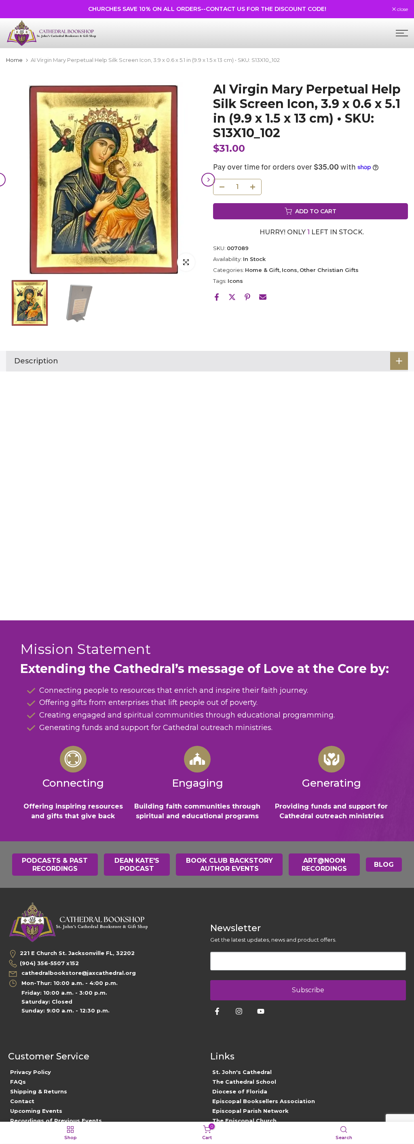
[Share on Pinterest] (247, 297)
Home (14, 60)
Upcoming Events (36, 1111)
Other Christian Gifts (329, 270)
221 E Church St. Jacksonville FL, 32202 (77, 953)
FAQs (18, 1081)
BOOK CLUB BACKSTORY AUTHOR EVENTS (229, 864)
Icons (289, 270)
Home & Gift (262, 270)
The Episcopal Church (244, 1120)
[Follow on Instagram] (239, 1011)
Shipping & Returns (38, 1091)
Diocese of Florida (239, 1091)
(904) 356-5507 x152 (49, 963)
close (16, 9)
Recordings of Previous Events (56, 1120)
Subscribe (308, 990)
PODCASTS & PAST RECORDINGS (55, 864)
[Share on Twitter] (232, 297)
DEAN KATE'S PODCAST (136, 864)
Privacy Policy (30, 1072)
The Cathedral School (244, 1081)
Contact (22, 1101)
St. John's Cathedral (242, 1072)
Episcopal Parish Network (250, 1111)
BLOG (384, 864)
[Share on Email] (262, 297)
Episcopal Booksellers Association (263, 1101)
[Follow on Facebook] (217, 1011)
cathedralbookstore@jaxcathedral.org (78, 973)
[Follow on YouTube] (261, 1011)
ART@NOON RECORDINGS (324, 864)
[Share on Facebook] (216, 297)
